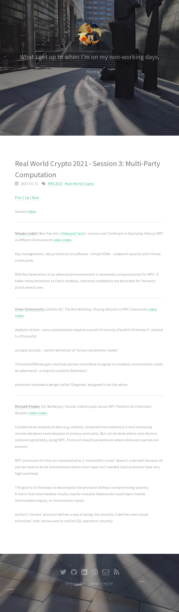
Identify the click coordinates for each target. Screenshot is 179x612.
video (32, 211)
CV (92, 79)
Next (35, 197)
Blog (92, 94)
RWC (92, 87)
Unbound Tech (72, 233)
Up (27, 197)
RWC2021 (55, 183)
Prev (18, 197)
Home (92, 72)
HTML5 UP (106, 583)
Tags (92, 102)
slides (67, 239)
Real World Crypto (79, 183)
